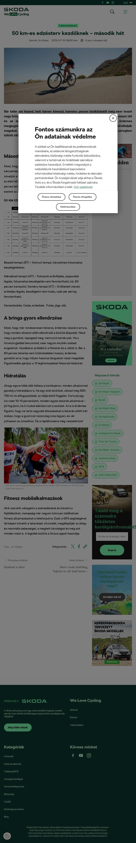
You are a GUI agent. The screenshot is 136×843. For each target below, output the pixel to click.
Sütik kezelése (67, 207)
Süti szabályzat (83, 186)
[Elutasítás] (113, 118)
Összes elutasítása (51, 197)
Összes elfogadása (82, 197)
